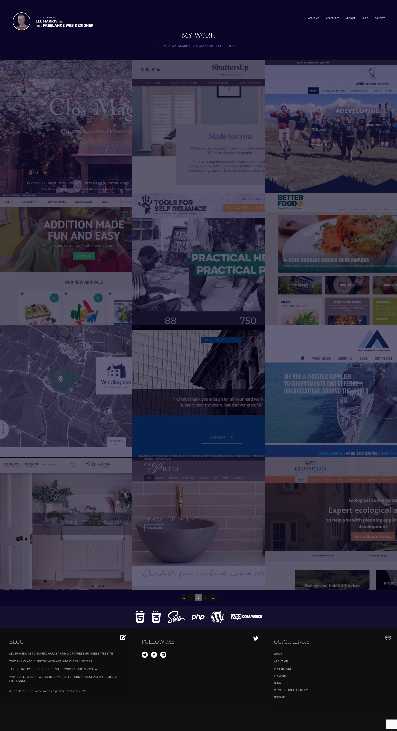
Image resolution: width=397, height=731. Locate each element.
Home (278, 654)
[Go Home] (388, 638)
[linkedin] (163, 655)
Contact (380, 18)
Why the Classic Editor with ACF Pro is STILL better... (52, 661)
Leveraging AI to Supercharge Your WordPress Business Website (61, 653)
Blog (365, 18)
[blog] (123, 637)
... (184, 597)
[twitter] (145, 655)
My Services (332, 18)
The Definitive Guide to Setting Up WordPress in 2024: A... (54, 669)
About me (313, 18)
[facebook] (154, 655)
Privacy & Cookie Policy (291, 690)
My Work (351, 18)
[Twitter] (256, 639)
